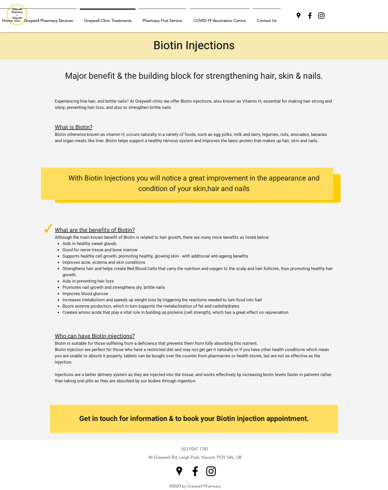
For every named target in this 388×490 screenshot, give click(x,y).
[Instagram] (321, 15)
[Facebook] (310, 15)
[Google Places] (298, 15)
